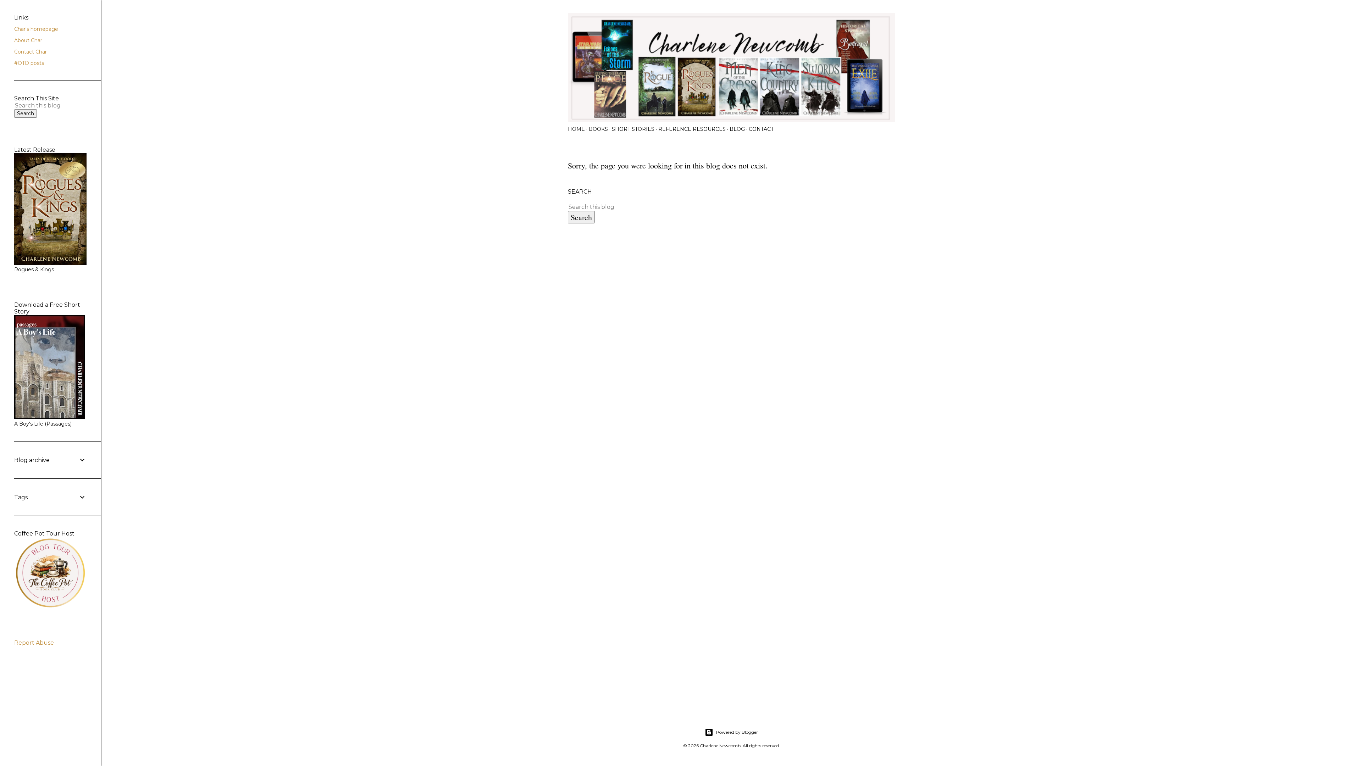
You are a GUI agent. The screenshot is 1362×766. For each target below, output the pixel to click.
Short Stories (633, 129)
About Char (28, 40)
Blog (737, 129)
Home (576, 129)
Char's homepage (36, 29)
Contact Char (30, 52)
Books (598, 129)
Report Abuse (34, 642)
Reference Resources (692, 129)
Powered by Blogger (737, 732)
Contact (761, 129)
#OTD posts (29, 63)
